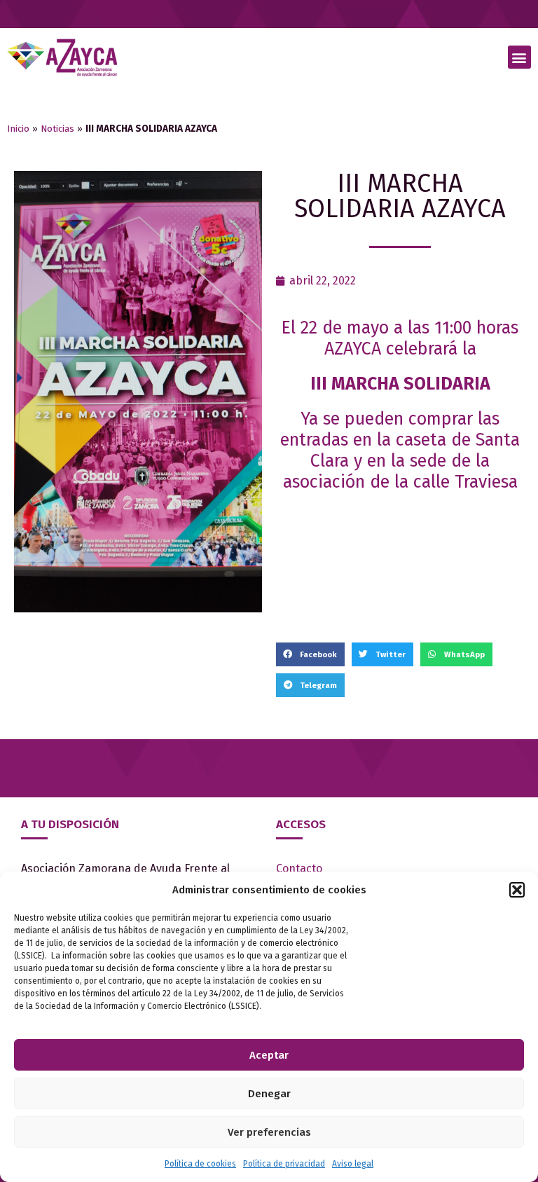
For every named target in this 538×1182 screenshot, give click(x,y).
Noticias (57, 129)
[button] (517, 890)
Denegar (269, 1093)
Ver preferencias (269, 1132)
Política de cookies (200, 1164)
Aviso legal (352, 1164)
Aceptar (269, 1055)
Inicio (18, 129)
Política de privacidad (284, 1164)
